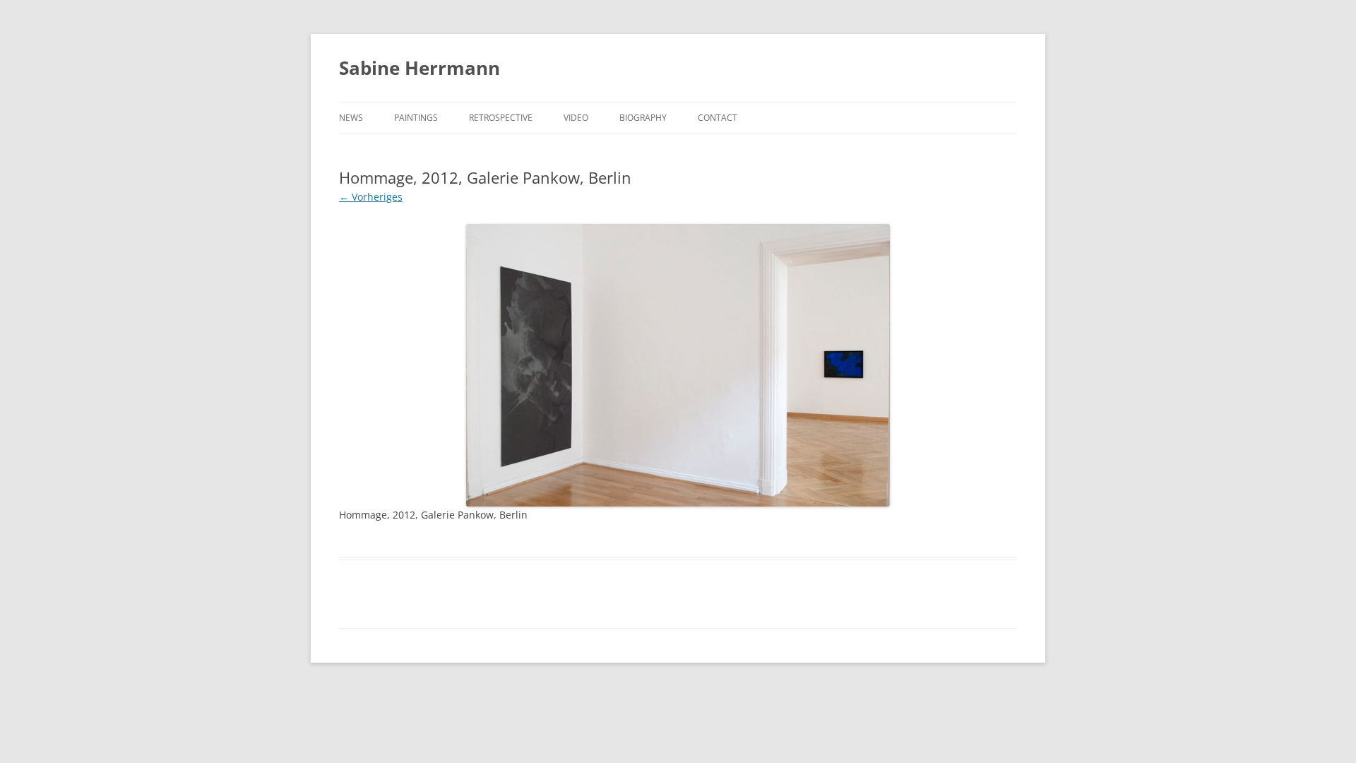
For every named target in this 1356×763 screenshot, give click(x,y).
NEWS (351, 118)
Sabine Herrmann (419, 68)
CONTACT (717, 118)
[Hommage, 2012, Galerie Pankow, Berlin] (678, 365)
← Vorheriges (371, 196)
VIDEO (576, 118)
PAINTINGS (416, 118)
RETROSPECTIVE (501, 118)
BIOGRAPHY (643, 118)
